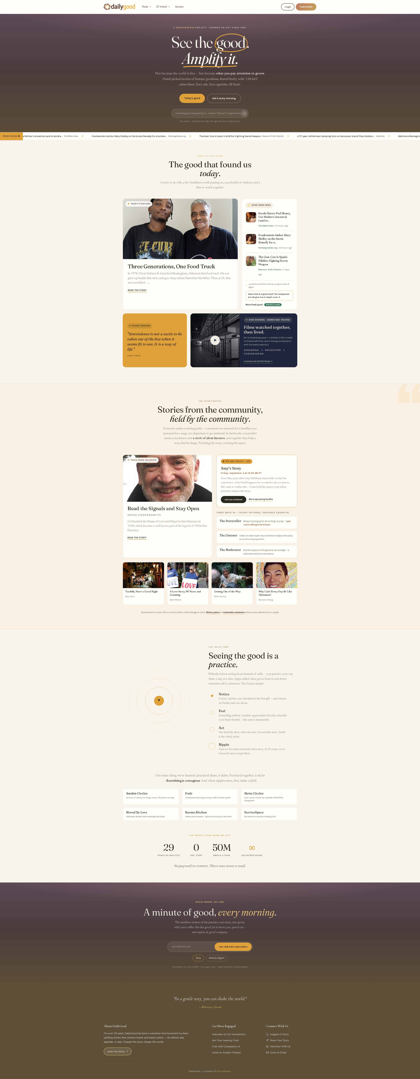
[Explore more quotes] (155, 340)
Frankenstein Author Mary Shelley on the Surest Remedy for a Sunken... (117, 136)
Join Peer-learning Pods (225, 1040)
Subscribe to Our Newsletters (229, 1034)
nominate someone (233, 612)
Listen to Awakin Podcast (226, 1052)
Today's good (192, 98)
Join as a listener (233, 499)
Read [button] (145, 7)
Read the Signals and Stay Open (163, 508)
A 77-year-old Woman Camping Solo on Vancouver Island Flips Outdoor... (319, 136)
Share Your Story (279, 1040)
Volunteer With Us (280, 1046)
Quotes (179, 7)
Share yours (213, 612)
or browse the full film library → (258, 361)
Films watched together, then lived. (267, 330)
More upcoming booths (261, 499)
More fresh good (263, 304)
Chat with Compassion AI (226, 1046)
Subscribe (306, 7)
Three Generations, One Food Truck (171, 266)
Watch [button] (163, 7)
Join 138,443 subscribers (233, 946)
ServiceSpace (224, 1071)
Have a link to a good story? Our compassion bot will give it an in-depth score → (268, 295)
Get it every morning (224, 98)
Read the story (137, 290)
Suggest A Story (279, 1034)
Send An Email (278, 1052)
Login (288, 7)
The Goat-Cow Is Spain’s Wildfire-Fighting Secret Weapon (220, 136)
